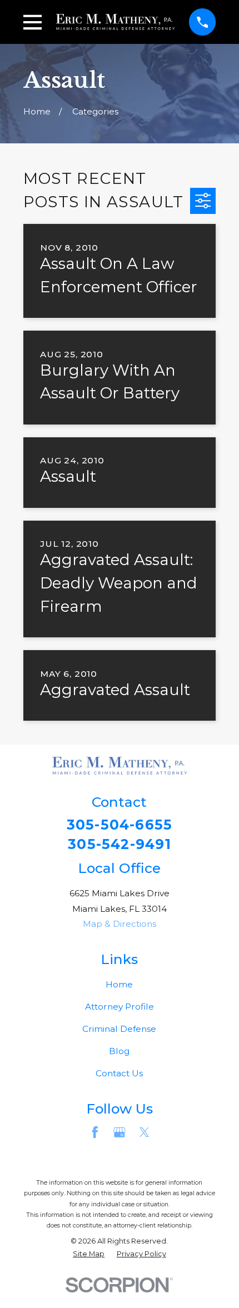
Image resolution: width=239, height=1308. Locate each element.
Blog (119, 1051)
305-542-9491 (119, 844)
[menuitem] (88, 1253)
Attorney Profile (119, 1006)
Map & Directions (119, 923)
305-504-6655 (120, 825)
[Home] (115, 22)
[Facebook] (95, 1132)
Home (119, 984)
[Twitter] (144, 1132)
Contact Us (119, 1073)
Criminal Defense (119, 1029)
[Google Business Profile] (119, 1132)
